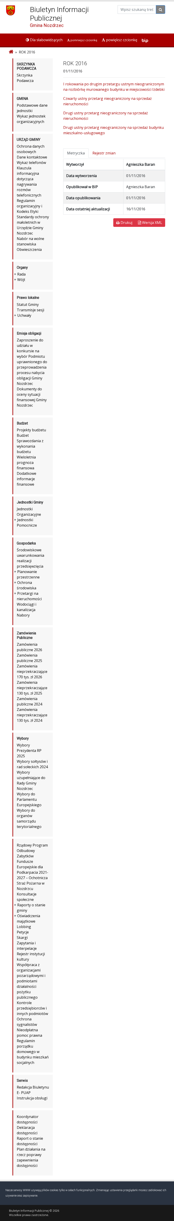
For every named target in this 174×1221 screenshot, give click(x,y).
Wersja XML (151, 222)
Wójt (21, 279)
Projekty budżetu (31, 429)
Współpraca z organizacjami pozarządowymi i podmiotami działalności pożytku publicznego (31, 981)
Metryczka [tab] (76, 153)
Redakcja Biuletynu (33, 1087)
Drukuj (126, 222)
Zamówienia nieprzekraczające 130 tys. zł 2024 (32, 715)
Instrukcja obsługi (32, 1098)
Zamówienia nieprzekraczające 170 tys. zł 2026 (32, 671)
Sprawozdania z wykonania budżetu (30, 446)
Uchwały (24, 315)
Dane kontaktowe (32, 157)
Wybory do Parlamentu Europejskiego (29, 799)
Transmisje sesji (30, 309)
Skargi (22, 937)
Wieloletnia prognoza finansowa (26, 462)
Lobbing (24, 926)
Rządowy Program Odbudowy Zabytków (32, 851)
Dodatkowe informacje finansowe (26, 479)
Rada (21, 274)
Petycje (23, 932)
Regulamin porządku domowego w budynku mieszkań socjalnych (33, 1051)
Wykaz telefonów (31, 162)
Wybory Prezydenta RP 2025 (29, 750)
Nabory (23, 615)
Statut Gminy (28, 304)
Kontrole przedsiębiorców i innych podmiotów (32, 1008)
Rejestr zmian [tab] (104, 153)
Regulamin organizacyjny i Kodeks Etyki (29, 206)
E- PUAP (24, 1092)
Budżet (23, 435)
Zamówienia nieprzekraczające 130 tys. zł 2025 (32, 688)
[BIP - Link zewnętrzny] (145, 39)
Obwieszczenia (29, 249)
